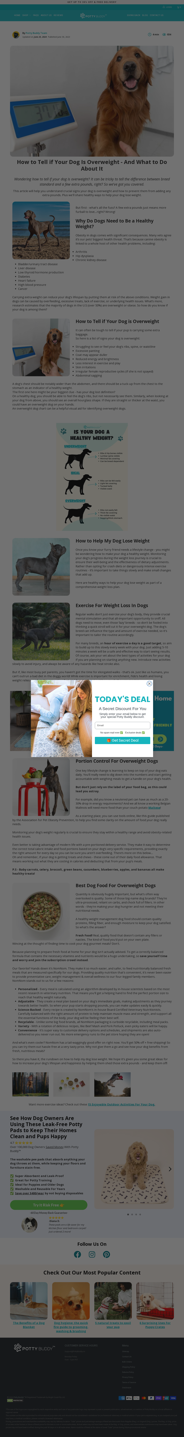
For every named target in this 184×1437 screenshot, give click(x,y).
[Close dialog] (149, 683)
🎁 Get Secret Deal (123, 740)
